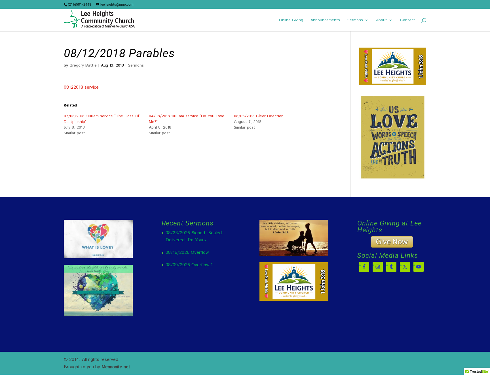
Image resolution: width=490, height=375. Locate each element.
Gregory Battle (83, 65)
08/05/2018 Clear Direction (259, 116)
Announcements (325, 20)
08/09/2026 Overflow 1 (189, 265)
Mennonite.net (116, 367)
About (381, 20)
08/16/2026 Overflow (187, 252)
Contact (407, 20)
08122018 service (81, 87)
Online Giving (291, 20)
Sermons (355, 20)
